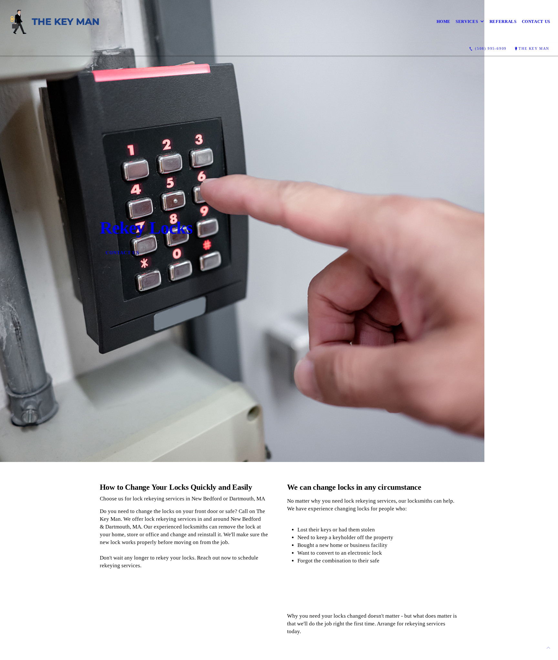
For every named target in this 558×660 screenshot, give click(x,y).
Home (444, 21)
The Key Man (534, 48)
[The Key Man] (56, 21)
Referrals (503, 21)
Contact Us (536, 21)
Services (467, 21)
